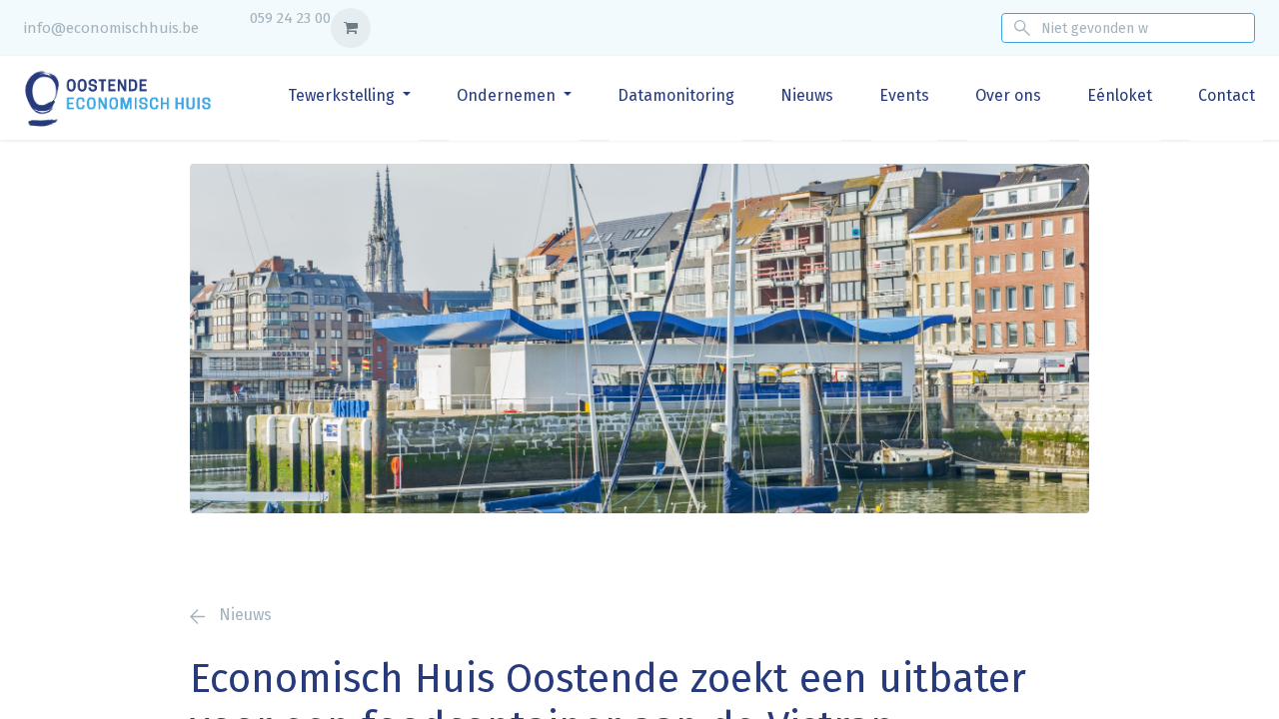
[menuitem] (349, 96)
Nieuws (243, 614)
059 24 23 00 (290, 18)
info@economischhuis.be (111, 28)
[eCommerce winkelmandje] (351, 28)
